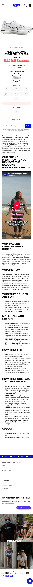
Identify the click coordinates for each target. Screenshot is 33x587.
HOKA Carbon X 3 (19, 420)
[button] (3, 5)
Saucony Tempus (16, 405)
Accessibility (6, 470)
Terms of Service (7, 468)
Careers (5, 483)
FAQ (3, 465)
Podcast (5, 488)
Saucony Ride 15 (24, 392)
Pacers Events (7, 485)
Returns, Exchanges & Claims (11, 463)
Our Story (5, 480)
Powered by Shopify (19, 571)
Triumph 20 (11, 393)
